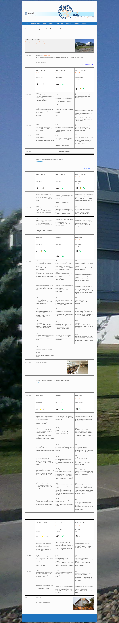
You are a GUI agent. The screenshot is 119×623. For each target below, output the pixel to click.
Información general (35, 23)
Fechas (44, 23)
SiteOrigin (58, 618)
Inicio (27, 23)
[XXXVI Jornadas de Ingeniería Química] (59, 11)
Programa (51, 23)
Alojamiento (76, 23)
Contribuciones (59, 23)
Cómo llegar (68, 23)
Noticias (84, 23)
